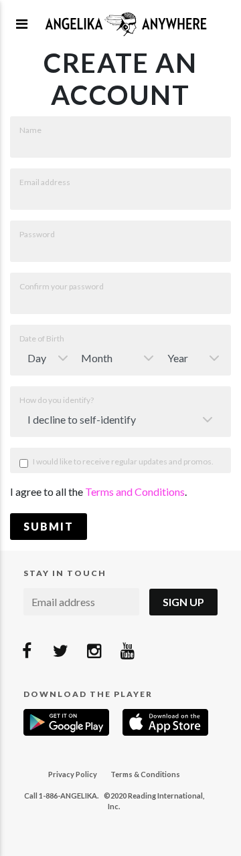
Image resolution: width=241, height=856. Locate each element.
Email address (44, 182)
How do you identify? (56, 400)
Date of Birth (41, 338)
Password (37, 234)
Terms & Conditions (145, 774)
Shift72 (126, 23)
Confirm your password (61, 286)
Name (30, 130)
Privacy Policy (72, 774)
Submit (48, 526)
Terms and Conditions (135, 491)
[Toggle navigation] (21, 23)
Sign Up (183, 601)
